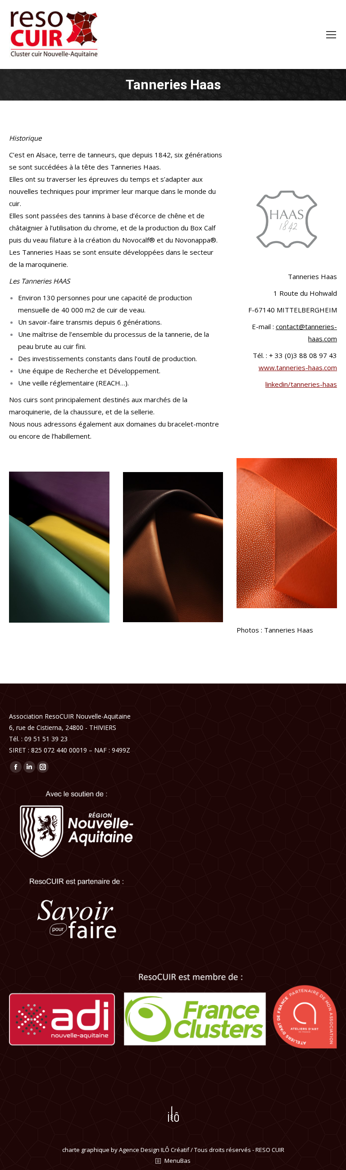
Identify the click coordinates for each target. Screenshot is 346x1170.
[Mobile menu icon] (331, 35)
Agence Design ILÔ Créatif (154, 1150)
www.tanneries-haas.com (298, 367)
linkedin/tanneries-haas (301, 384)
